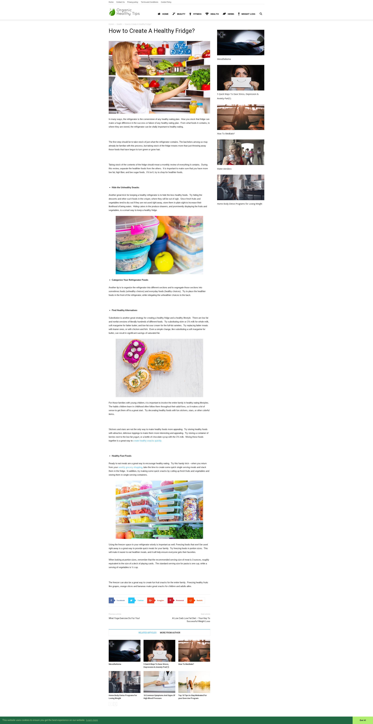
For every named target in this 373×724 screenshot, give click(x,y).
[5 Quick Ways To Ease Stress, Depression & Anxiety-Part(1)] (159, 651)
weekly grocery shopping (130, 467)
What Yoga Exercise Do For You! (124, 618)
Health (214, 14)
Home (111, 2)
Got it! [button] (363, 720)
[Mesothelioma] (124, 651)
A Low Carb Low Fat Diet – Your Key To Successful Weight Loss (191, 620)
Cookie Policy (166, 2)
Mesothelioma (115, 664)
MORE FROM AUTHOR (170, 633)
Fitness (197, 14)
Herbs (230, 14)
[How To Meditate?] (194, 651)
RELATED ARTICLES (147, 633)
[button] (260, 14)
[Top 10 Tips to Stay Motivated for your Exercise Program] (194, 682)
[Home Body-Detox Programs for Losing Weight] (124, 682)
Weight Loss (248, 14)
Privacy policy (132, 2)
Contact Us (120, 2)
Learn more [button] (92, 720)
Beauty (181, 14)
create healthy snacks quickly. (147, 440)
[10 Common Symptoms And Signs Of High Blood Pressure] (159, 682)
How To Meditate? (186, 664)
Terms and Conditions (149, 2)
